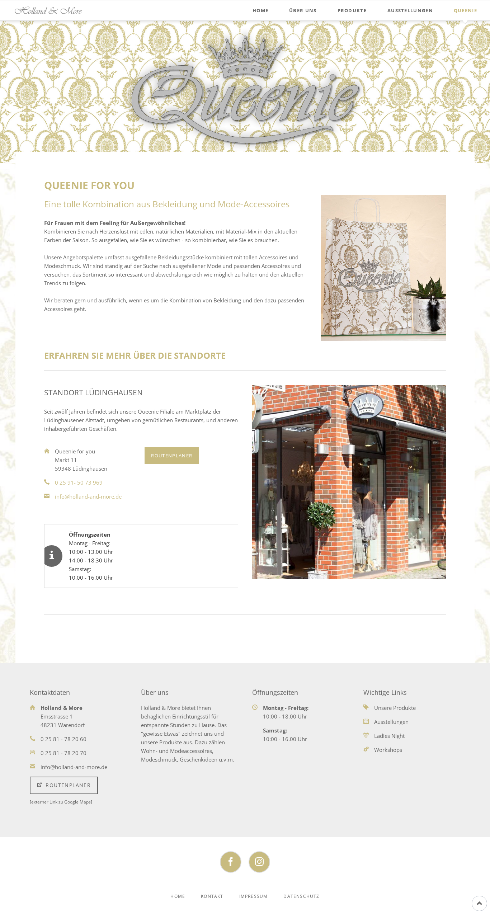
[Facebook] (230, 862)
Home (177, 896)
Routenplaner (171, 455)
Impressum (253, 896)
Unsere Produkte (395, 707)
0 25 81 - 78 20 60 (63, 739)
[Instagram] (259, 862)
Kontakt (212, 896)
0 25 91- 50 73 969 (79, 482)
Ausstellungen (391, 721)
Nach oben (479, 903)
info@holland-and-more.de (88, 496)
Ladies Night (389, 735)
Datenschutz (301, 896)
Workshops (388, 749)
